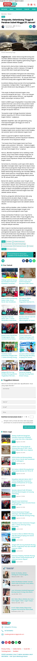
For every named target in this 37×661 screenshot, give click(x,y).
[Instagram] (6, 642)
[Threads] (12, 642)
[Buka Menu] (31, 5)
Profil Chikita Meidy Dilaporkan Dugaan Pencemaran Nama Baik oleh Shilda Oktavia (22, 608)
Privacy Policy (5, 649)
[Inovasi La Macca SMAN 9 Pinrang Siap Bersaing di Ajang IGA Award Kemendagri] (27, 347)
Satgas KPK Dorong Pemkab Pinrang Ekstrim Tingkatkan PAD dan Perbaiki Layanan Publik (9, 374)
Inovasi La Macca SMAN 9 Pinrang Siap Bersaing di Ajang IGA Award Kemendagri (27, 355)
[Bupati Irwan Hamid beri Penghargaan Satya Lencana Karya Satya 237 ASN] (9, 328)
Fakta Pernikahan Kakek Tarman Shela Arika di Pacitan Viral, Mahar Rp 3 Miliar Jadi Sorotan (22, 582)
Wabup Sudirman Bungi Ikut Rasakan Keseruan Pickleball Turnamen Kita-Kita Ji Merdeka (9, 281)
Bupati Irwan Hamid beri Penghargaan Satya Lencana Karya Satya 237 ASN (9, 337)
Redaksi (15, 651)
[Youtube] (9, 642)
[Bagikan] (34, 26)
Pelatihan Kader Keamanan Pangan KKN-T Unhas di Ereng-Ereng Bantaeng (9, 355)
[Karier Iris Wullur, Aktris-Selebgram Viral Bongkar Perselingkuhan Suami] (6, 574)
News (3, 16)
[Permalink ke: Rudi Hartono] (3, 26)
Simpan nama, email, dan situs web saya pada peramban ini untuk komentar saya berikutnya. (18, 422)
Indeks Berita (17, 649)
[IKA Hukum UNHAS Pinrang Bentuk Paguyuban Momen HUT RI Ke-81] (27, 291)
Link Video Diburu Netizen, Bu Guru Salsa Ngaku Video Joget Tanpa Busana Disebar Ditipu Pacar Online (22, 600)
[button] (28, 5)
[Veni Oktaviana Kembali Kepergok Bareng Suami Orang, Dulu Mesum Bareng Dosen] (6, 592)
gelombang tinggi (20, 244)
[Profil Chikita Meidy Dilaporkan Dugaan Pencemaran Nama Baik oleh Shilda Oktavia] (6, 609)
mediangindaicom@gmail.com (14, 634)
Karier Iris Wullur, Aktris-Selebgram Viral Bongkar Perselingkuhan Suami (19, 574)
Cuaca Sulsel (7, 244)
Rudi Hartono (9, 26)
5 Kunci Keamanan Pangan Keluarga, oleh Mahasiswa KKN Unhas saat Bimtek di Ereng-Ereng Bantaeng (26, 337)
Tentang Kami (6, 651)
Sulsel (31, 246)
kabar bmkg (12, 249)
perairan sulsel (8, 246)
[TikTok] (19, 642)
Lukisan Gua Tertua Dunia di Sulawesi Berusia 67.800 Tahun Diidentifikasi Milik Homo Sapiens (27, 281)
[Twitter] (27, 260)
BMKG (10, 241)
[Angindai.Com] (13, 4)
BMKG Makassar (20, 241)
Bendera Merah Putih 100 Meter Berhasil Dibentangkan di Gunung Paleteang (27, 318)
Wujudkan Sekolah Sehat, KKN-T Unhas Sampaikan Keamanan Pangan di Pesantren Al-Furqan (9, 318)
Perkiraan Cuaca (21, 246)
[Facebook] (23, 260)
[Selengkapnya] (18, 568)
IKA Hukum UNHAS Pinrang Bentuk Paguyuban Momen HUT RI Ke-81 (27, 300)
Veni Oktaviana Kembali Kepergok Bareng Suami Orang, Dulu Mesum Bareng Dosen (22, 591)
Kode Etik (27, 649)
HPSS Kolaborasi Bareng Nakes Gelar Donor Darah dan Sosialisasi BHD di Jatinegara (9, 300)
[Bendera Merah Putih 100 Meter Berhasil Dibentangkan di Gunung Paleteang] (27, 310)
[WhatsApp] (34, 260)
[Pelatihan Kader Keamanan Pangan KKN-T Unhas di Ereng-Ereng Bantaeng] (9, 347)
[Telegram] (30, 260)
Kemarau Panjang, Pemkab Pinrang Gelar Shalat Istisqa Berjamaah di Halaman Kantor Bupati (26, 374)
